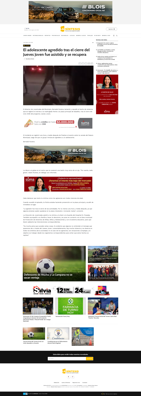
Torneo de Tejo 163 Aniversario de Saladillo (101, 278)
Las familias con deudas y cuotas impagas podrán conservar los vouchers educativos (106, 51)
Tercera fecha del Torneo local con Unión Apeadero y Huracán (33, 342)
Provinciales (56, 35)
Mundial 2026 (106, 35)
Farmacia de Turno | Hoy (63, 316)
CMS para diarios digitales (111, 393)
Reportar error (76, 382)
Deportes (48, 35)
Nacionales (64, 35)
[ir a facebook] (68, 376)
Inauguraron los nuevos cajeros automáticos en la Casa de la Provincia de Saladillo (107, 44)
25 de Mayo (97, 35)
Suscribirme (89, 358)
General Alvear (81, 35)
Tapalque (90, 35)
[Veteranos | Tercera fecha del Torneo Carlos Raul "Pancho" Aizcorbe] (103, 306)
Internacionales (38, 35)
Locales (72, 35)
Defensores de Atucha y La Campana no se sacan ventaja (48, 276)
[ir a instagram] (72, 376)
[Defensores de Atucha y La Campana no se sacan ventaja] (54, 263)
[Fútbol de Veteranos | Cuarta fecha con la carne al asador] (103, 254)
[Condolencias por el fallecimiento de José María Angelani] (58, 333)
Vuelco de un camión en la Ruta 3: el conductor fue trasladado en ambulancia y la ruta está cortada (106, 58)
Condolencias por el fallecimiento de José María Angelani (57, 342)
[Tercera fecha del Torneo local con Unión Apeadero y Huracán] (34, 333)
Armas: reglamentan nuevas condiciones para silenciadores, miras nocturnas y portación (107, 65)
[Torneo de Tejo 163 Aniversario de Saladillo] (103, 272)
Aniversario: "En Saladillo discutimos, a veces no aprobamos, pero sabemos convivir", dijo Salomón (107, 71)
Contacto (84, 382)
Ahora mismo (27, 35)
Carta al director (66, 382)
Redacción (56, 382)
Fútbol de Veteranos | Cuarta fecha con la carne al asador (103, 259)
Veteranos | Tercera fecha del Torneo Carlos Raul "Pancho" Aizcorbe (102, 317)
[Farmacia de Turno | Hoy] (70, 306)
